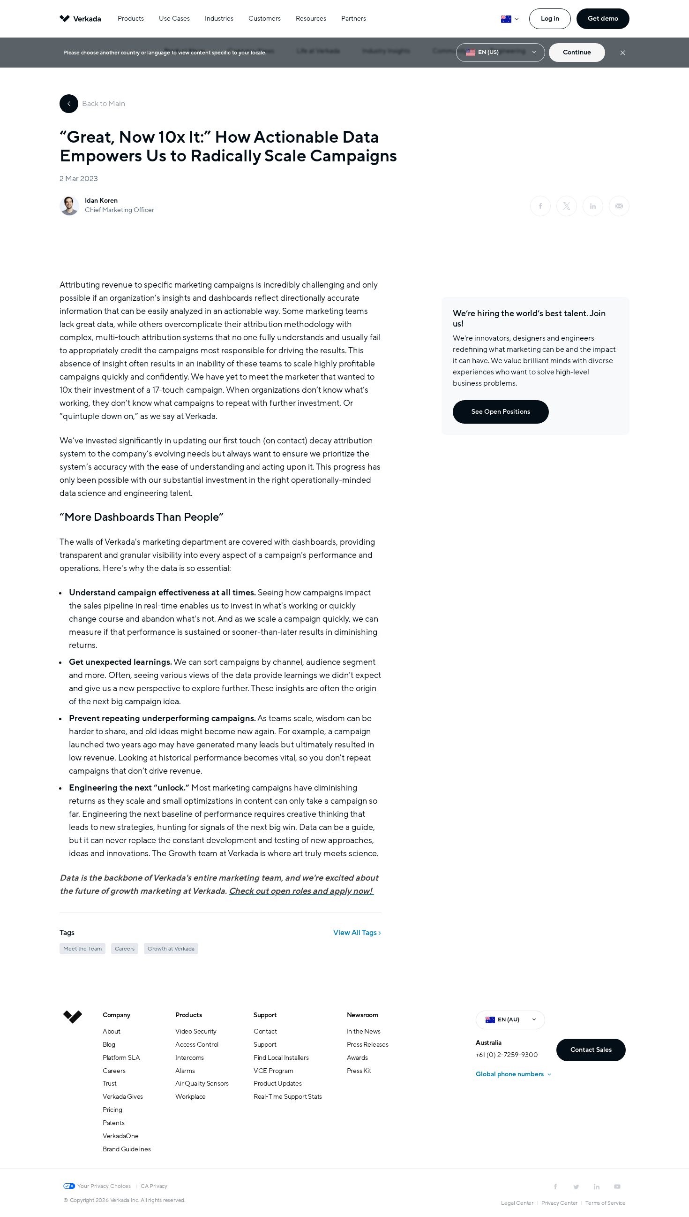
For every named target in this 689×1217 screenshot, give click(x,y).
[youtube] (617, 1186)
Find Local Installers (281, 1057)
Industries (219, 18)
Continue (577, 52)
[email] (619, 206)
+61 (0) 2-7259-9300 (507, 1054)
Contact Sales (591, 1049)
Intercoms (189, 1057)
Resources (311, 18)
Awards (357, 1057)
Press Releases (368, 1044)
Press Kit (359, 1070)
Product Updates (278, 1083)
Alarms (185, 1070)
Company (116, 1015)
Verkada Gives (123, 1096)
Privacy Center (559, 1203)
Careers (114, 1070)
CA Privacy (154, 1186)
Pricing (112, 1109)
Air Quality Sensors (202, 1083)
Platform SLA (121, 1057)
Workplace (190, 1096)
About (111, 1031)
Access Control (196, 1044)
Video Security (196, 1031)
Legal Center (517, 1203)
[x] (566, 206)
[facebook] (540, 206)
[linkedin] (593, 206)
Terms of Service (605, 1203)
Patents (114, 1122)
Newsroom (362, 1015)
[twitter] (576, 1186)
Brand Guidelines (127, 1149)
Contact (265, 1031)
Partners (353, 18)
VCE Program (273, 1070)
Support (265, 1015)
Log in (550, 18)
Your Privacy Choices (104, 1186)
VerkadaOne (121, 1136)
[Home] (72, 1089)
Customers (264, 18)
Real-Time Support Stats (288, 1096)
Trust (110, 1083)
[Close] (623, 53)
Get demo (603, 18)
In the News (364, 1031)
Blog (109, 1044)
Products (131, 18)
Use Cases (174, 18)
